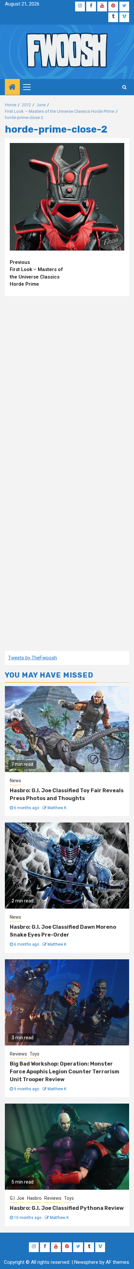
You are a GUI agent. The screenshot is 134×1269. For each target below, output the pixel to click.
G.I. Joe (17, 1198)
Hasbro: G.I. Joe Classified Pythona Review (67, 1208)
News (15, 780)
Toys (34, 1053)
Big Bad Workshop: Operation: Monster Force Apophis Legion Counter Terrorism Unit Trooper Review (64, 1071)
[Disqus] (67, 384)
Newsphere (86, 1262)
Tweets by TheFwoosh (32, 658)
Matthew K (56, 808)
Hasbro (34, 1198)
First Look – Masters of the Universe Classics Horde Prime (36, 273)
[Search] (124, 87)
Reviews (18, 1053)
